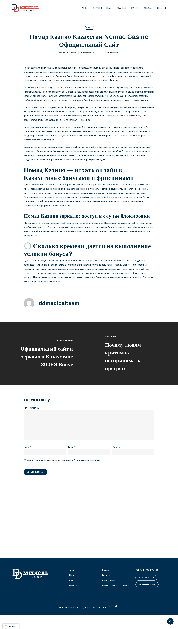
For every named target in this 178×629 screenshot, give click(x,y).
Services (97, 8)
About (85, 8)
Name (27, 447)
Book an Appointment (155, 8)
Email (71, 447)
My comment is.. (31, 408)
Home (72, 570)
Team (109, 8)
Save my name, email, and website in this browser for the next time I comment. (63, 460)
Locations (121, 8)
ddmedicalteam (68, 52)
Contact (135, 8)
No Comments (111, 52)
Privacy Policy (109, 580)
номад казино (102, 100)
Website (116, 447)
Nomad (89, 28)
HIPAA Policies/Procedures (115, 585)
